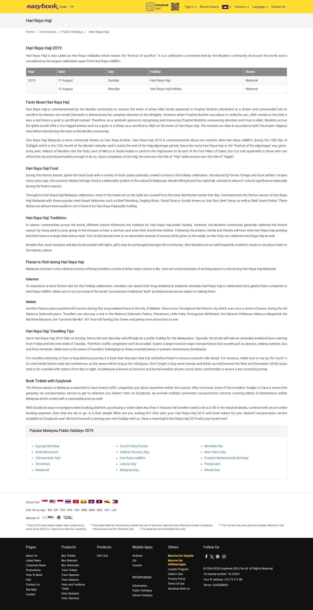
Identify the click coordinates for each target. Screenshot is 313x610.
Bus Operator (69, 560)
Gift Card (102, 555)
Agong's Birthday (47, 446)
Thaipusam (212, 464)
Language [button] (259, 6)
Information (47, 32)
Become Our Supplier (181, 555)
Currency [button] (241, 6)
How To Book (34, 575)
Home (30, 32)
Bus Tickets (68, 555)
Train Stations (70, 579)
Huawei (137, 565)
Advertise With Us (179, 588)
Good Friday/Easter (134, 446)
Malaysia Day (129, 470)
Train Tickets (69, 570)
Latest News (33, 560)
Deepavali (42, 470)
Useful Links (175, 574)
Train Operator (70, 575)
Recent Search (209, 6)
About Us (31, 555)
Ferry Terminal (70, 598)
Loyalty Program (178, 569)
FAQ (28, 579)
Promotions (33, 570)
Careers (30, 594)
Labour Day (128, 464)
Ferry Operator (70, 593)
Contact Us (278, 6)
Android (137, 555)
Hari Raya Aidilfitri (132, 458)
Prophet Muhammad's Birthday (226, 458)
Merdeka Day (213, 446)
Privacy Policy (176, 578)
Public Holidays (72, 32)
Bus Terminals (70, 565)
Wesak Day (212, 470)
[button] (226, 6)
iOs (134, 560)
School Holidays (142, 595)
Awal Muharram (46, 452)
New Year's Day (215, 452)
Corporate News (36, 565)
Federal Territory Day (134, 452)
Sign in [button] (189, 6)
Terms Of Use (176, 583)
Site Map (31, 589)
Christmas (42, 464)
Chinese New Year (48, 458)
